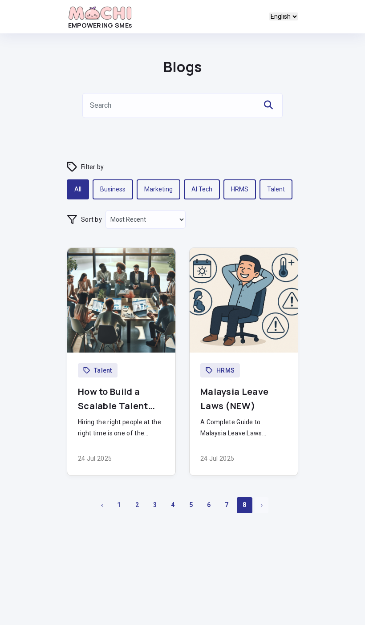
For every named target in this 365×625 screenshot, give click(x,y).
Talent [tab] (276, 189)
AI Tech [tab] (201, 189)
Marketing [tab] (158, 189)
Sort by (91, 219)
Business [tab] (113, 189)
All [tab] (77, 189)
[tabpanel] (182, 384)
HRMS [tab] (239, 189)
